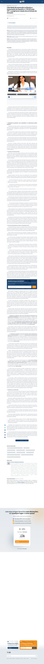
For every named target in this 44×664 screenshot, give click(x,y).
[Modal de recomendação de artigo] (5, 430)
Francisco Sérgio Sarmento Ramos (17, 462)
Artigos (8, 658)
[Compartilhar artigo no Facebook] (5, 425)
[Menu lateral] (1, 1)
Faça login (25, 548)
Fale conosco (35, 658)
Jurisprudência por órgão (21, 452)
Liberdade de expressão (20, 450)
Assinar (17, 541)
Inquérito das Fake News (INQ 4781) (27, 454)
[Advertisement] (22, 495)
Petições (13, 658)
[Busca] (42, 1)
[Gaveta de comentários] (5, 432)
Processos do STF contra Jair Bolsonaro (13, 456)
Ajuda (32, 658)
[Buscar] (36, 655)
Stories (28, 658)
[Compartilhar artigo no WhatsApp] (5, 427)
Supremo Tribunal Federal (30, 450)
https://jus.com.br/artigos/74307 (20, 483)
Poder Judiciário (26, 447)
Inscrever (34, 287)
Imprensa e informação (11, 450)
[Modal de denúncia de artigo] (5, 435)
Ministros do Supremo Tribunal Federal (13, 454)
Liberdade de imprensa (11, 452)
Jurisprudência (18, 658)
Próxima (26, 440)
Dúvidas (25, 658)
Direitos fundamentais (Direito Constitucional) (14, 447)
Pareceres (21, 658)
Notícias (10, 658)
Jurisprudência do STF (30, 452)
